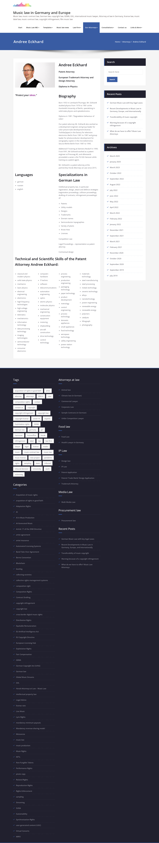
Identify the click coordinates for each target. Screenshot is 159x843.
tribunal (47, 463)
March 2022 (115, 213)
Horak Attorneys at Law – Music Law (31, 688)
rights (17, 463)
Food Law (65, 437)
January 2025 (115, 162)
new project (35, 457)
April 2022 (114, 207)
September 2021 (117, 236)
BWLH (40, 396)
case (49, 396)
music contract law (31, 452)
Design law (65, 461)
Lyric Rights (20, 717)
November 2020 (116, 253)
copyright (31, 407)
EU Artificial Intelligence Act (27, 631)
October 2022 (115, 173)
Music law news (63, 27)
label (32, 441)
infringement (20, 441)
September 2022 (117, 179)
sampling (27, 463)
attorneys (30, 396)
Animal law (66, 390)
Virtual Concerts (22, 831)
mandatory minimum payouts (28, 723)
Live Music (20, 711)
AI (17, 512)
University (37, 469)
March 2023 (115, 167)
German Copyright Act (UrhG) (28, 666)
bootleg (19, 569)
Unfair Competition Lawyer (72, 418)
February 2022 (116, 218)
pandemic (48, 457)
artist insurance (22, 540)
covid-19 (36, 418)
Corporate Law (67, 407)
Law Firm (76, 27)
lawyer (17, 446)
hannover (19, 435)
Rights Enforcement (24, 791)
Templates (47, 27)
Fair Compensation (24, 654)
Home (117, 42)
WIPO (18, 836)
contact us (19, 407)
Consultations (107, 27)
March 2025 (115, 156)
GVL (17, 683)
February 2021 (116, 247)
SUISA (18, 808)
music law (48, 452)
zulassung (19, 474)
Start (20, 27)
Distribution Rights (23, 620)
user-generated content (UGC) (28, 825)
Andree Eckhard (139, 42)
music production (23, 745)
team (38, 463)
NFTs (18, 757)
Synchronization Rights (25, 819)
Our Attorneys (90, 27)
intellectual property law (26, 694)
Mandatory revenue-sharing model (30, 728)
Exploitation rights (22, 424)
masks (45, 446)
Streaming (20, 802)
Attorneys (126, 42)
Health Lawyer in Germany (72, 442)
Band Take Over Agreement (27, 552)
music (17, 452)
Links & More (135, 27)
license (36, 446)
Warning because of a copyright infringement (80, 559)
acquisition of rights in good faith (28, 391)
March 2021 (115, 241)
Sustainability (21, 814)
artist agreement (23, 535)
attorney (18, 396)
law (39, 441)
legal (27, 446)
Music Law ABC (32, 27)
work (48, 469)
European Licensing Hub (26, 643)
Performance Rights (24, 768)
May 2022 (114, 201)
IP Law (64, 466)
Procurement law (68, 520)
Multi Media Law (68, 502)
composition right (23, 586)
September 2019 (117, 270)
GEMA (36, 424)
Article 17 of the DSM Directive (29, 529)
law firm (49, 441)
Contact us (122, 27)
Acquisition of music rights (27, 495)
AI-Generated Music (24, 523)
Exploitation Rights (23, 648)
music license (20, 457)
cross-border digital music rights (29, 614)
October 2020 (115, 258)
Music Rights (21, 751)
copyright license (21, 418)
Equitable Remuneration (26, 626)
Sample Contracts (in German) (73, 413)
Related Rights (22, 779)
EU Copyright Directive (25, 637)
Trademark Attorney (69, 484)
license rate (21, 705)
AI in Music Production (25, 517)
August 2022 (115, 184)
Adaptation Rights (23, 506)
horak (43, 435)
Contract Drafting (23, 597)
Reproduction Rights (24, 785)
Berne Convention (23, 557)
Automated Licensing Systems (28, 546)
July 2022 (113, 190)
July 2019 (113, 275)
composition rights (22, 402)
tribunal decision (21, 469)
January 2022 (115, 224)
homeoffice (31, 435)
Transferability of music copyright (123, 117)
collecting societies (24, 574)
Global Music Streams (25, 677)
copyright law (43, 413)
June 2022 (114, 196)
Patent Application (69, 472)
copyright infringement (24, 413)
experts (47, 418)
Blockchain (20, 563)
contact (37, 402)
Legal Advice (21, 700)
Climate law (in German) (71, 395)
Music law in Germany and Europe (41, 12)
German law (20, 430)
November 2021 (116, 230)
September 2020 (117, 264)
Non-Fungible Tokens (24, 762)
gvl (42, 430)
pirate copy (20, 774)
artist (48, 391)
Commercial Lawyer (69, 401)
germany (32, 430)
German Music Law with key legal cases (126, 103)
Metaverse (20, 734)
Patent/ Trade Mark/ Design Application (77, 478)
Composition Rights (24, 592)
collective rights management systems (32, 580)
